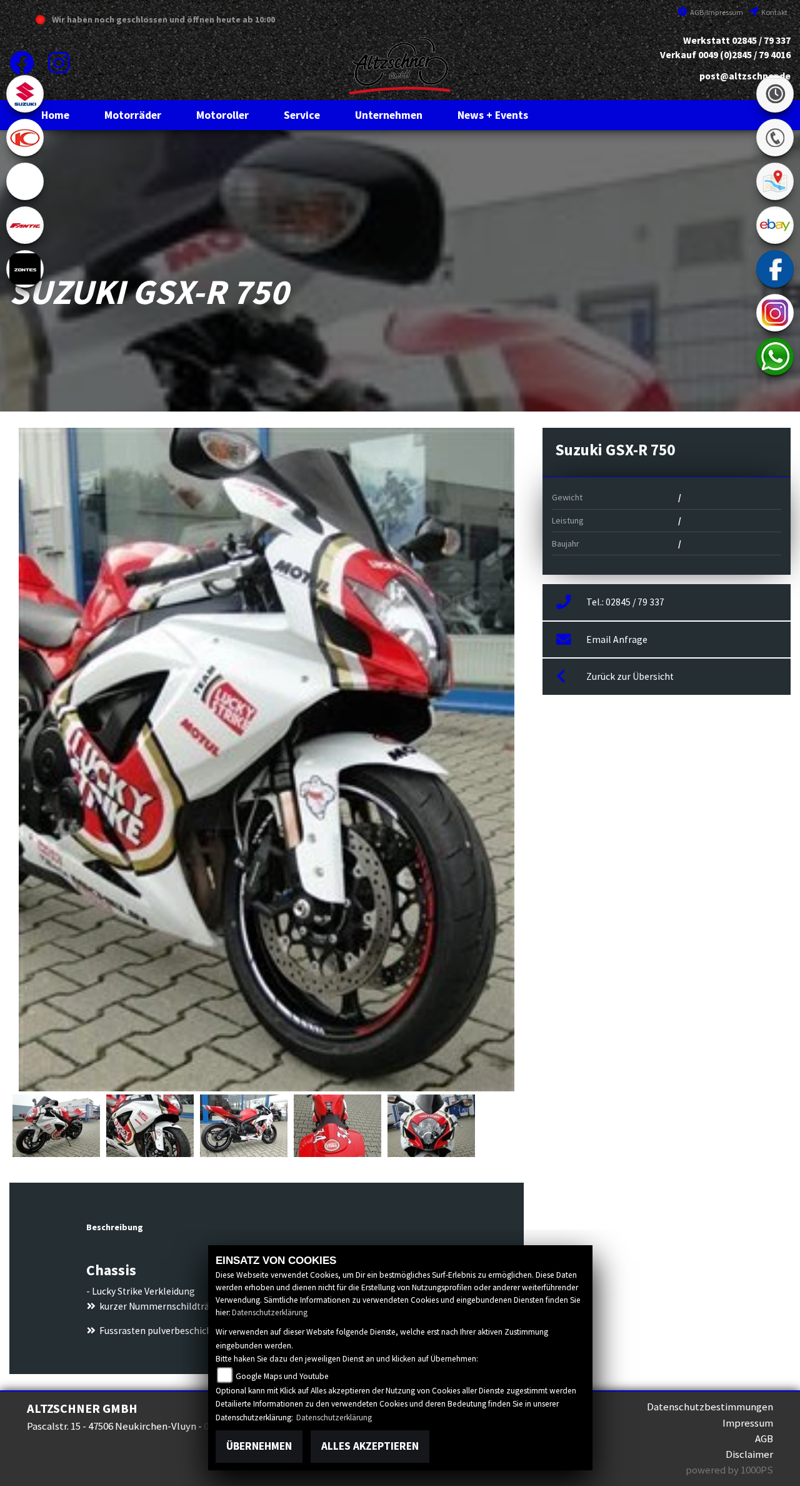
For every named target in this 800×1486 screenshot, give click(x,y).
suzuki (25, 94)
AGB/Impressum (716, 12)
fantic (25, 225)
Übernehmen (259, 1446)
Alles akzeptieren (370, 1446)
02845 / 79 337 (761, 40)
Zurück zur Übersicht (630, 676)
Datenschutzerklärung (270, 1312)
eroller (25, 181)
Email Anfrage (617, 639)
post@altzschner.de (745, 76)
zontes (25, 269)
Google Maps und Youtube (282, 1376)
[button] (132, 115)
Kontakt (774, 12)
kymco (25, 137)
